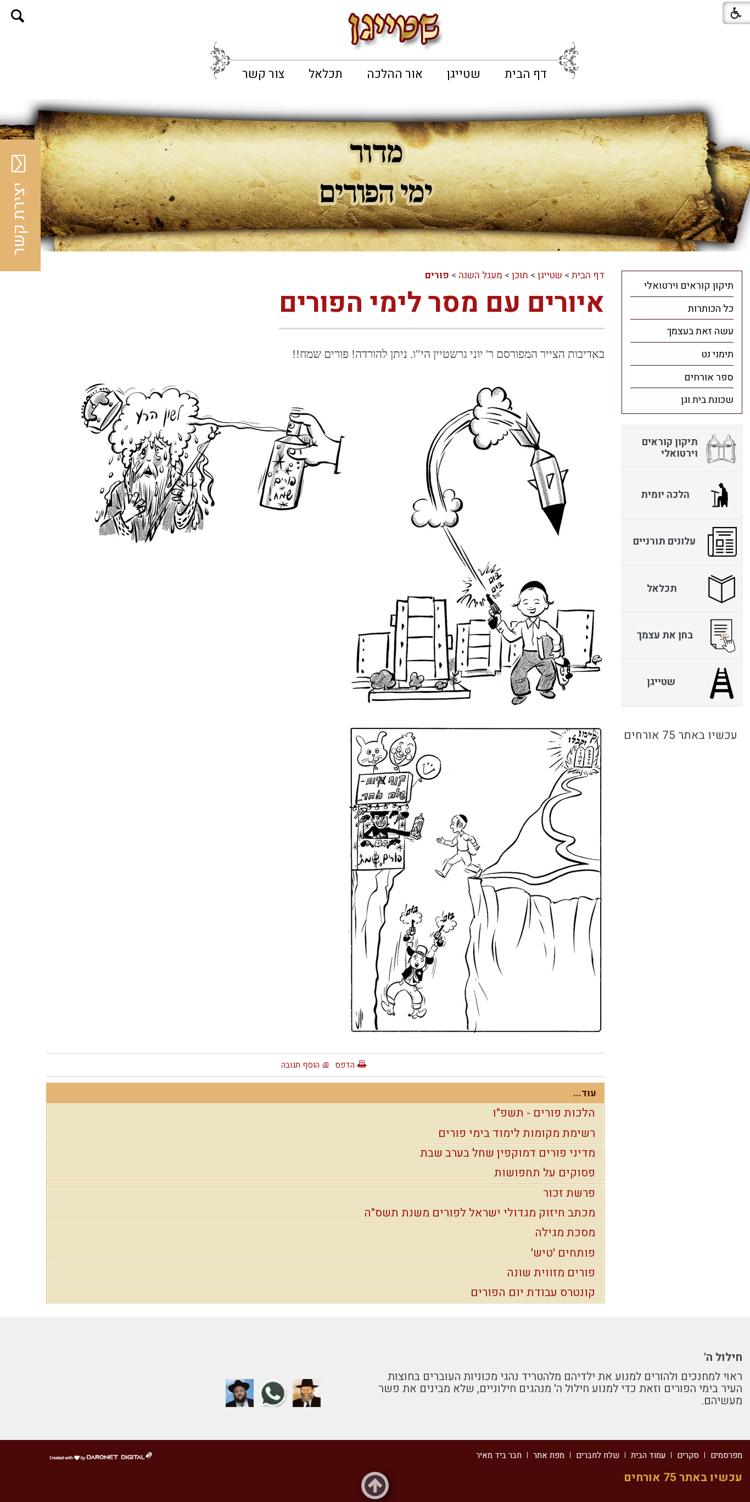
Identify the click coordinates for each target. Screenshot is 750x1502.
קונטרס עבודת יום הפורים (533, 1292)
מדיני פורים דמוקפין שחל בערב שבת (507, 1153)
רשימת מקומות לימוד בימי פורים (516, 1133)
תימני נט (717, 354)
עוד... (584, 1093)
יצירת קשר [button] (19, 219)
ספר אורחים (709, 377)
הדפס (345, 1065)
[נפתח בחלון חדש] (307, 1393)
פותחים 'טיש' (563, 1253)
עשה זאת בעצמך (700, 331)
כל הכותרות (711, 308)
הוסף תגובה (300, 1065)
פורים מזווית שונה (551, 1272)
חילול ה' (723, 1357)
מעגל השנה (480, 275)
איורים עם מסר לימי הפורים (442, 303)
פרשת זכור (569, 1193)
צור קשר (263, 74)
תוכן (520, 275)
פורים (437, 275)
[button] (18, 16)
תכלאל (326, 74)
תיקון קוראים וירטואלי (689, 285)
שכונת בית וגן (707, 400)
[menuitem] (525, 74)
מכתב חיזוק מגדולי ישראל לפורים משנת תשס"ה (479, 1212)
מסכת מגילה (565, 1232)
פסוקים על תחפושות (544, 1172)
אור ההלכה (395, 74)
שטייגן (463, 74)
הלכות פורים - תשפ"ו (543, 1113)
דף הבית (526, 74)
